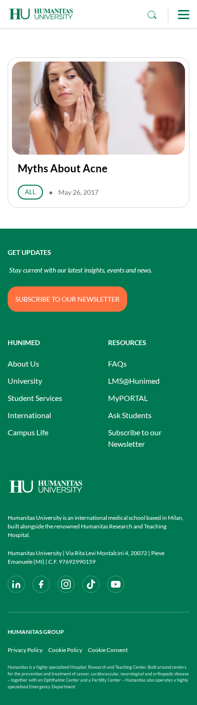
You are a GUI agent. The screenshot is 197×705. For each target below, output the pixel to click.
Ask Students (130, 415)
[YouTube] (115, 584)
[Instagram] (66, 584)
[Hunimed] (98, 487)
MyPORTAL (128, 397)
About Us (23, 363)
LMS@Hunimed (134, 380)
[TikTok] (90, 584)
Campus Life (28, 432)
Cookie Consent (108, 649)
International (29, 415)
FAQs (117, 363)
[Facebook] (41, 584)
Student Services (35, 397)
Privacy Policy (25, 649)
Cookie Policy (65, 649)
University (25, 380)
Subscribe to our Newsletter (135, 438)
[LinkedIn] (16, 584)
